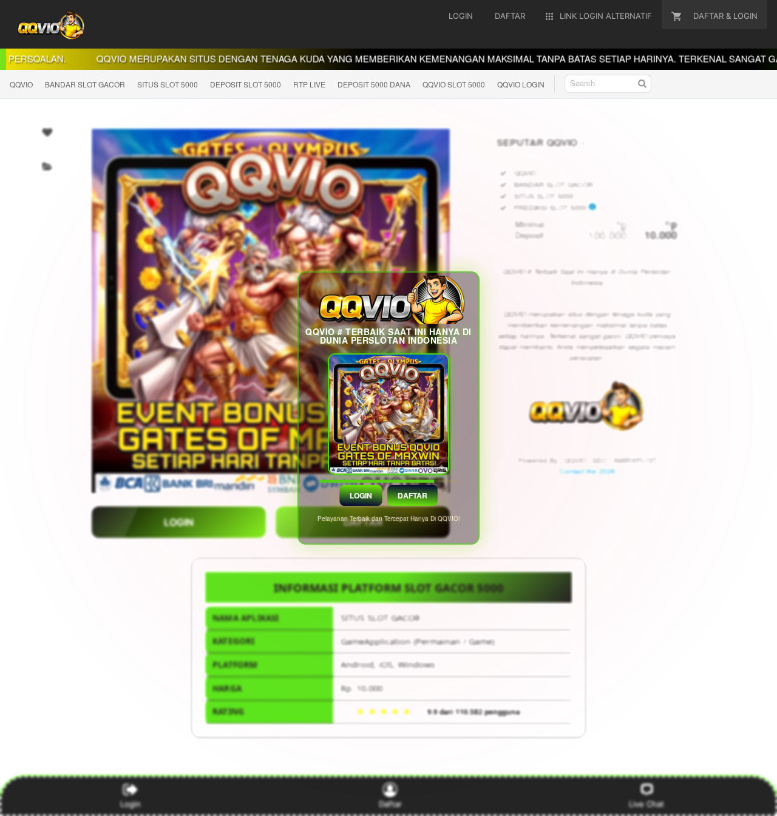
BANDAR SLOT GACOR (85, 84)
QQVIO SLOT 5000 (453, 84)
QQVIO (21, 84)
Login (361, 495)
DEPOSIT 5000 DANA (374, 84)
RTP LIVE (309, 84)
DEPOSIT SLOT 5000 (245, 84)
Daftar (413, 495)
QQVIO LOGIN (521, 84)
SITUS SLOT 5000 (167, 84)
